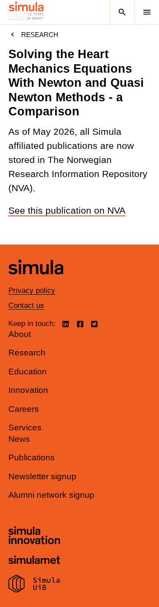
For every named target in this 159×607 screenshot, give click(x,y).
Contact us (26, 305)
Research (39, 34)
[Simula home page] (35, 280)
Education (27, 371)
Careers (23, 409)
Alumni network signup (51, 495)
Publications (31, 457)
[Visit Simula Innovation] (34, 536)
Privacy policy (31, 290)
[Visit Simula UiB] (34, 585)
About (19, 334)
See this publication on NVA (66, 210)
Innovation (28, 390)
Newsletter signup (42, 476)
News (19, 439)
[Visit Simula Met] (34, 560)
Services (25, 427)
